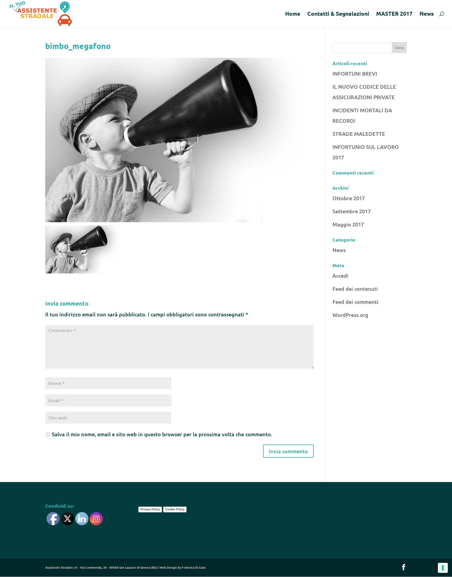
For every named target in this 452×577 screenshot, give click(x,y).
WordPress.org (350, 314)
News (427, 14)
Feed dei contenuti (355, 288)
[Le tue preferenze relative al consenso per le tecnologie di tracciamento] (443, 568)
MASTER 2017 (394, 14)
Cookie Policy (174, 509)
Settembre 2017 (351, 211)
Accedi (340, 275)
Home (292, 14)
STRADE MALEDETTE (358, 133)
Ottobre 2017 (348, 198)
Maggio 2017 (348, 224)
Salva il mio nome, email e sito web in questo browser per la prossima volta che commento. (162, 434)
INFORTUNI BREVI (354, 73)
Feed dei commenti (355, 301)
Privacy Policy (150, 509)
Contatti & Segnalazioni (338, 14)
